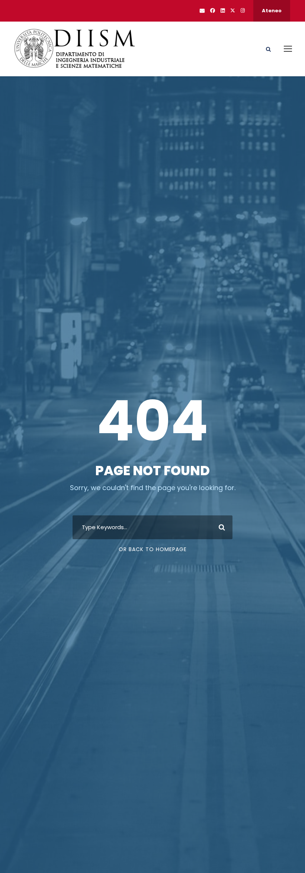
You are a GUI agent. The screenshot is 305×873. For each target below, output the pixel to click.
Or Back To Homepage (153, 549)
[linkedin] (223, 10)
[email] (202, 10)
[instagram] (243, 10)
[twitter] (232, 10)
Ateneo (272, 10)
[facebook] (212, 10)
